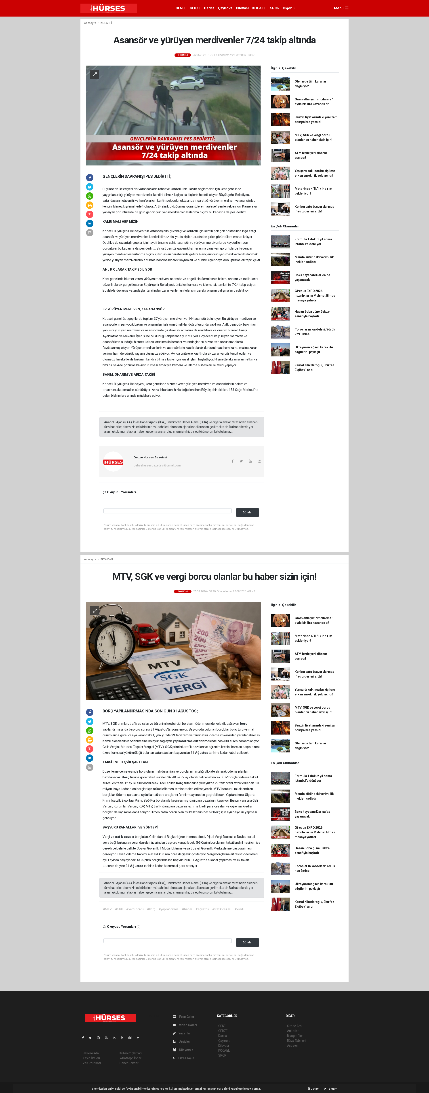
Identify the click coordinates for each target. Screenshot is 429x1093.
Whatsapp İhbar (130, 1058)
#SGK (119, 909)
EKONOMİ (107, 559)
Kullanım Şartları (131, 1053)
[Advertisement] (56, 86)
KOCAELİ (259, 8)
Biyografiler (295, 1036)
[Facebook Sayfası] (84, 1038)
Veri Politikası (92, 1063)
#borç (151, 909)
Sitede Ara (294, 1026)
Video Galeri (187, 1025)
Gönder (248, 512)
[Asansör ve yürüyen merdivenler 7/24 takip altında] (173, 115)
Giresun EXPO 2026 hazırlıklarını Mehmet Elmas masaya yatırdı (315, 295)
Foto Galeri (187, 1017)
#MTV (107, 909)
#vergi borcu (135, 909)
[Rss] (124, 1038)
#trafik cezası (221, 909)
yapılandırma (183, 741)
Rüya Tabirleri (296, 1040)
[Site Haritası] (131, 1038)
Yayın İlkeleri (91, 1058)
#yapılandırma (169, 909)
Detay (314, 1088)
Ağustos (202, 753)
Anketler (293, 1031)
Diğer (287, 8)
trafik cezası (125, 837)
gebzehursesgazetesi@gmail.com (157, 465)
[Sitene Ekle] (140, 1038)
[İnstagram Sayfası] (100, 1038)
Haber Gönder (129, 1063)
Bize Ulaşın (186, 1058)
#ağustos (202, 909)
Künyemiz (186, 1050)
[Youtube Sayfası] (108, 1038)
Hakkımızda (91, 1053)
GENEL (181, 8)
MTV (217, 789)
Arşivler (184, 1041)
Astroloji (292, 1045)
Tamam (331, 1088)
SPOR (274, 8)
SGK (114, 724)
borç (243, 724)
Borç (126, 777)
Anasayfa (90, 23)
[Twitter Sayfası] (92, 1038)
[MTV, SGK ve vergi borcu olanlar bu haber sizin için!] (173, 650)
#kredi (239, 909)
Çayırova (225, 8)
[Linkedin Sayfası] (116, 1038)
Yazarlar (184, 1033)
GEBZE (195, 8)
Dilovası (242, 8)
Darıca (209, 8)
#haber (187, 909)
